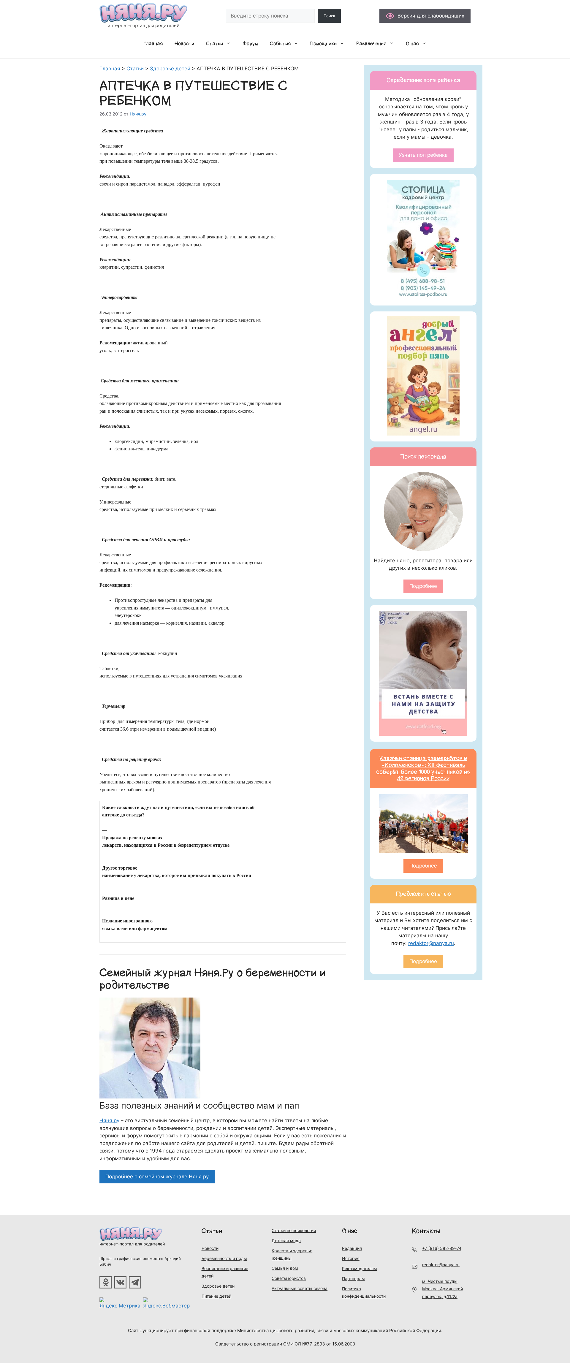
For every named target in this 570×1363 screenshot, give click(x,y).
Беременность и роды (224, 1258)
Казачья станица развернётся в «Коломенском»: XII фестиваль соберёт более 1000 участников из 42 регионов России (423, 768)
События (280, 44)
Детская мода (286, 1240)
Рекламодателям (359, 1268)
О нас (412, 44)
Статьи (214, 44)
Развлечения (371, 44)
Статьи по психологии (294, 1230)
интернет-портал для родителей (132, 1243)
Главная (153, 44)
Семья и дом (285, 1268)
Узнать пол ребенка (423, 155)
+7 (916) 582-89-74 (441, 1248)
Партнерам (353, 1278)
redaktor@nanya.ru (431, 943)
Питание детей (216, 1296)
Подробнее (423, 586)
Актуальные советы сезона (299, 1288)
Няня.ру (109, 1120)
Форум (250, 44)
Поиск (329, 15)
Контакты (426, 1231)
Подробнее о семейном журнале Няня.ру (157, 1177)
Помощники (323, 44)
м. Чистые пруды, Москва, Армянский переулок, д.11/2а (442, 1289)
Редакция (352, 1248)
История (351, 1258)
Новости (184, 44)
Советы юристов (289, 1278)
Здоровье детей (218, 1285)
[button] (230, 44)
